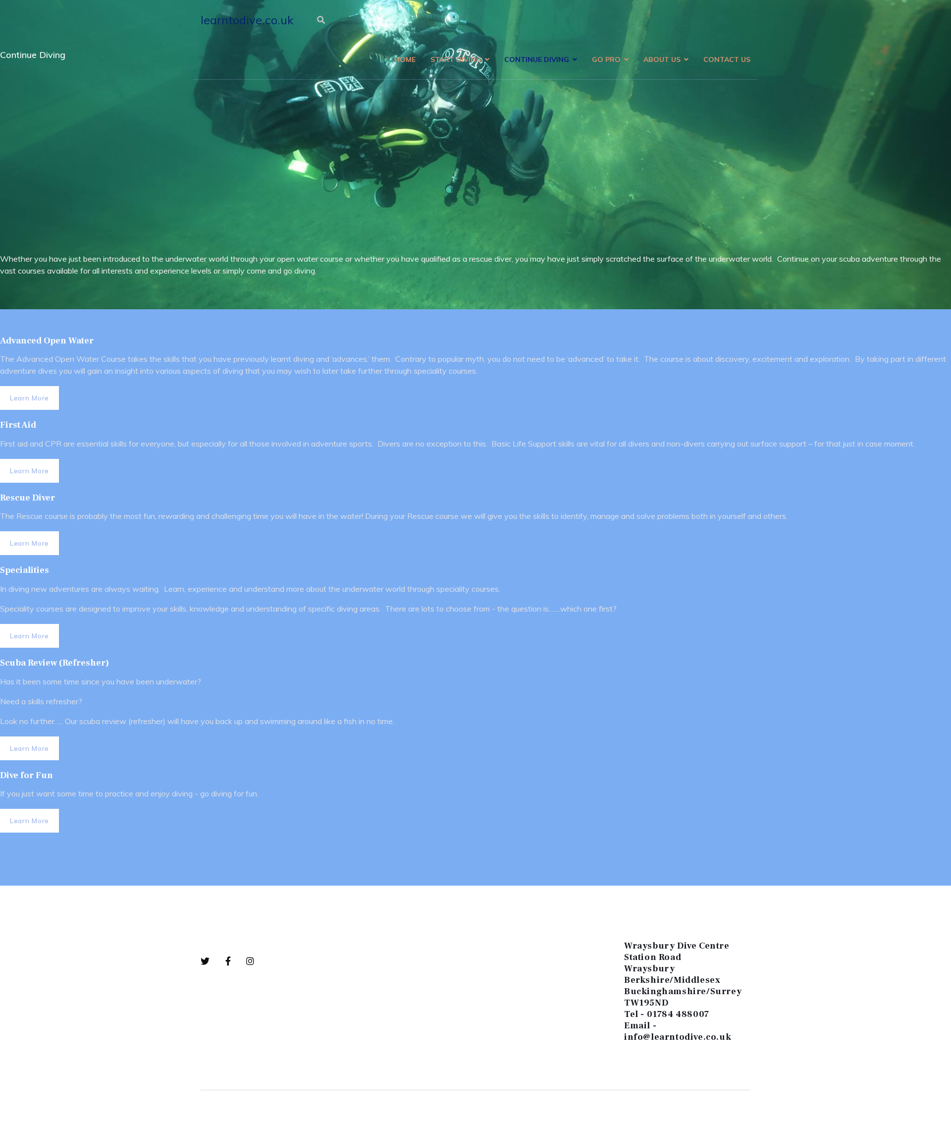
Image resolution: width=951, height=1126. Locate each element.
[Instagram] (250, 961)
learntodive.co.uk (247, 20)
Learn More (29, 398)
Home (405, 59)
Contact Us (726, 59)
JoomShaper (241, 1108)
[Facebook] (236, 961)
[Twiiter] (213, 961)
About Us (662, 59)
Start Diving (455, 59)
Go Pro (606, 59)
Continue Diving (536, 59)
